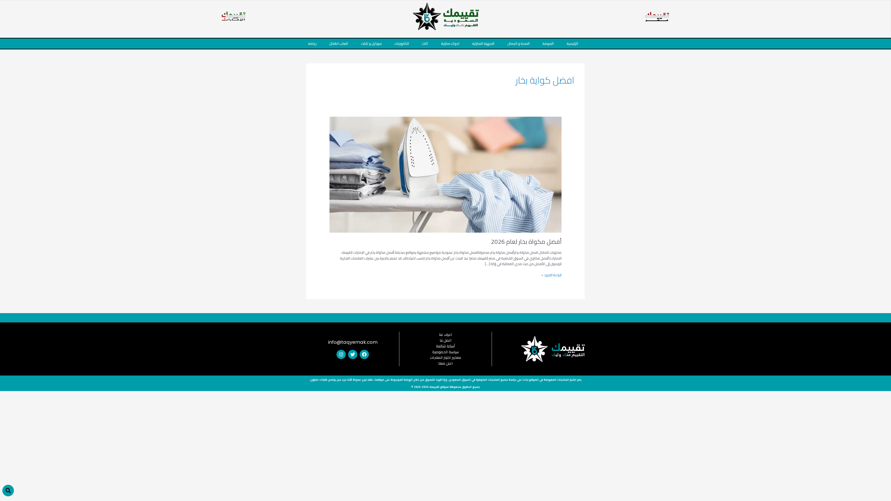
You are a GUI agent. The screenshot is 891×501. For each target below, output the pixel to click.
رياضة (312, 43)
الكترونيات (401, 43)
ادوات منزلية (450, 43)
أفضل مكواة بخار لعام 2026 (526, 241)
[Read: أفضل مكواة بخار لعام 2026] (445, 174)
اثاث (425, 43)
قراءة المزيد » (551, 275)
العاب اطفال (338, 43)
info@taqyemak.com (353, 342)
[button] (8, 490)
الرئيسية (572, 43)
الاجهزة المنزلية (483, 43)
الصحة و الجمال (518, 43)
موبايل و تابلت (371, 43)
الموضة (548, 43)
